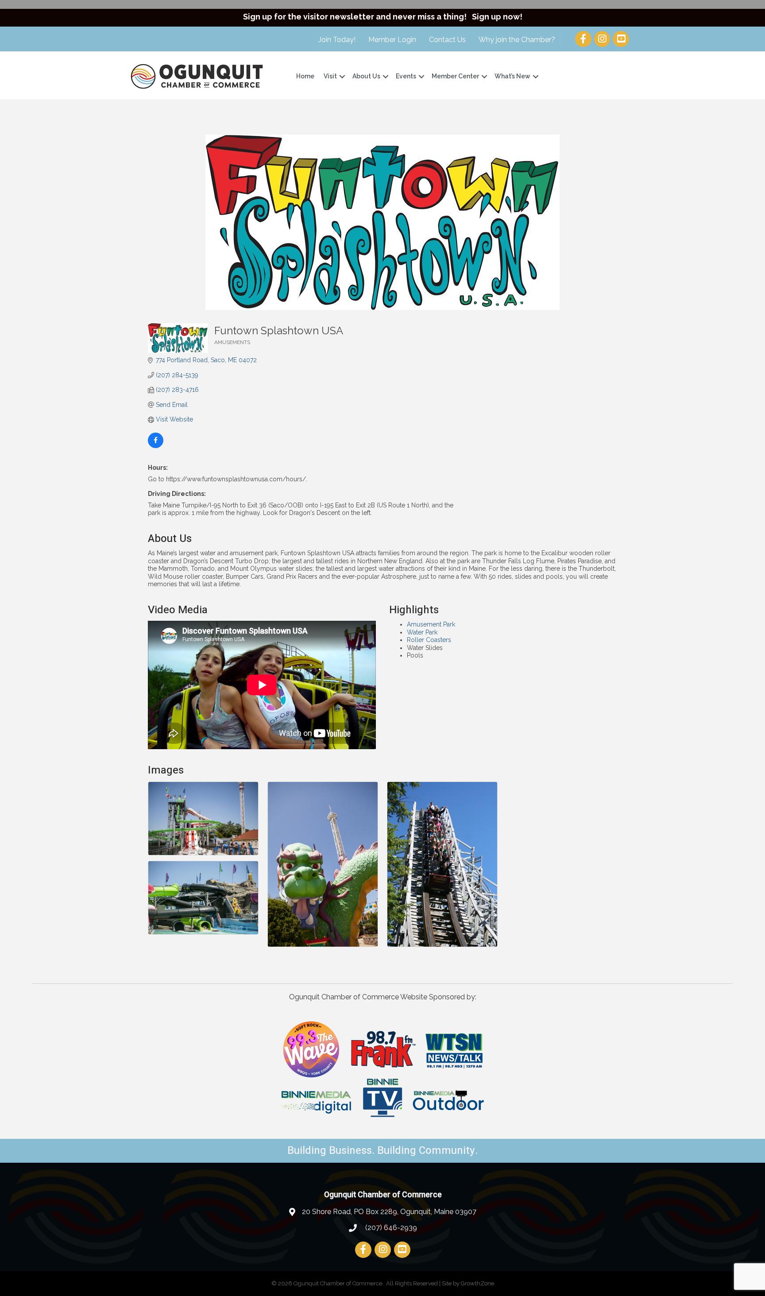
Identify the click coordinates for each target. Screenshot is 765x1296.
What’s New (512, 76)
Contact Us (447, 39)
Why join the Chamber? (517, 39)
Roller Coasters (429, 639)
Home (305, 76)
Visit (330, 76)
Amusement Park (431, 624)
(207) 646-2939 (390, 1227)
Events (406, 76)
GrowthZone (477, 1283)
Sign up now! (497, 16)
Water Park (422, 632)
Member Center (455, 76)
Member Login (392, 39)
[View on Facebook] (155, 445)
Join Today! (336, 39)
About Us (366, 76)
